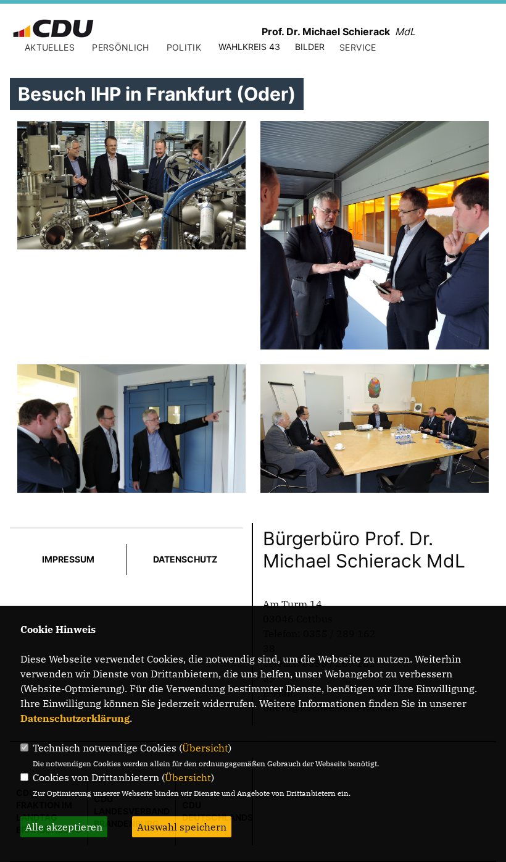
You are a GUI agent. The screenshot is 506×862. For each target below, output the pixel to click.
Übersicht (205, 748)
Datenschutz (185, 559)
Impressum (68, 559)
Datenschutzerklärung (75, 718)
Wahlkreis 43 (249, 46)
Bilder (310, 46)
